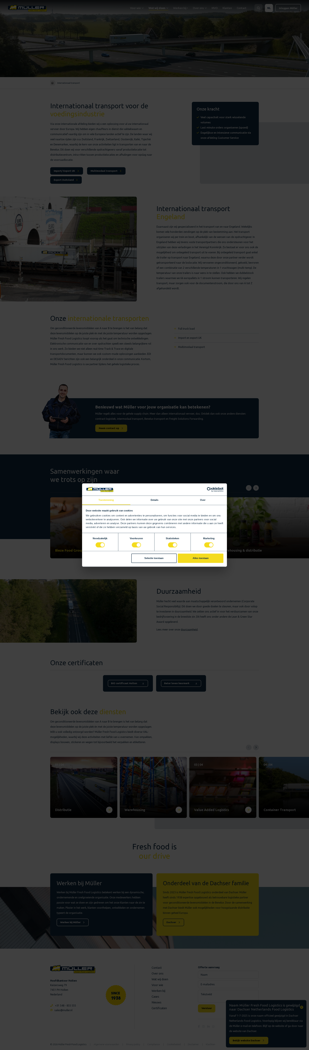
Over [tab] (203, 500)
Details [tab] (155, 500)
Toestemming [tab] (106, 500)
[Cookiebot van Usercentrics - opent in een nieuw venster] (209, 489)
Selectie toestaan (154, 558)
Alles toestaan (201, 558)
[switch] (136, 544)
